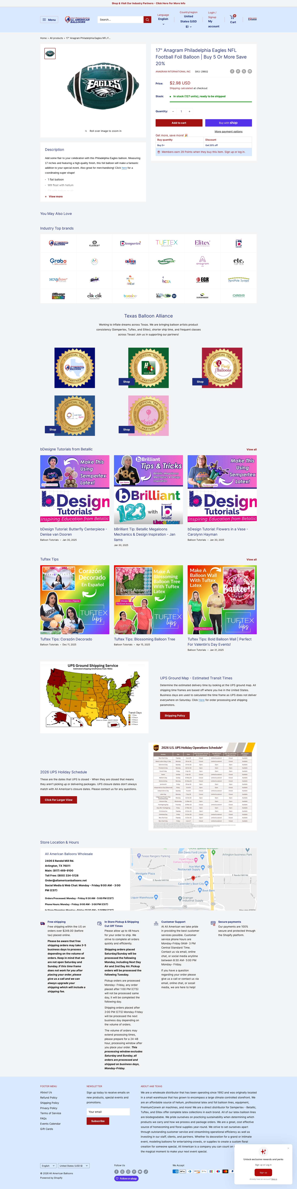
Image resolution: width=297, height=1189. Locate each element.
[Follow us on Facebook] (116, 1172)
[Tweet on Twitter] (244, 71)
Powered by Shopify (51, 1177)
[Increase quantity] (189, 111)
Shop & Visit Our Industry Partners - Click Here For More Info (148, 3)
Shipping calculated (181, 88)
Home (43, 38)
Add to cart (179, 122)
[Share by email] (250, 71)
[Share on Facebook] (232, 71)
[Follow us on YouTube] (140, 1172)
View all (252, 449)
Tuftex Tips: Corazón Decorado (66, 639)
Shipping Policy (175, 715)
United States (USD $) (71, 1165)
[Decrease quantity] (173, 111)
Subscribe (98, 1121)
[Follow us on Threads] (122, 1172)
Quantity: (162, 111)
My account (213, 24)
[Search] (147, 19)
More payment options (229, 131)
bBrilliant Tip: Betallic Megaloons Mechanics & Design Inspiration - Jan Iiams (144, 534)
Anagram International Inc (173, 71)
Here (202, 700)
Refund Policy (48, 1097)
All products (56, 38)
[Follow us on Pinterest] (134, 1172)
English (46, 1165)
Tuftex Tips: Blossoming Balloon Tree (144, 639)
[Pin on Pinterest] (238, 71)
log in (241, 151)
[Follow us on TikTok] (146, 1172)
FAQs (43, 1118)
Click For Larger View (58, 799)
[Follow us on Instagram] (128, 1172)
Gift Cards (46, 1128)
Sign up (229, 151)
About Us (46, 1092)
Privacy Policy (48, 1108)
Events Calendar (50, 1123)
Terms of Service (50, 1113)
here (124, 167)
